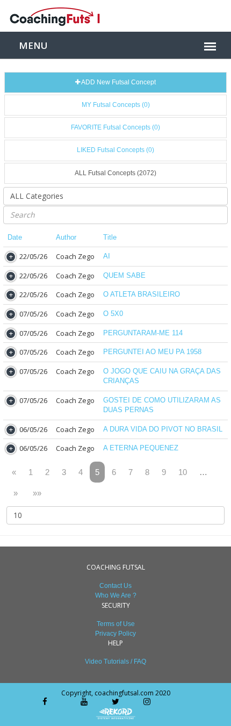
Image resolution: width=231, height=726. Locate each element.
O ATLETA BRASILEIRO (141, 294)
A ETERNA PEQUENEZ (140, 448)
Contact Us (115, 586)
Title (110, 237)
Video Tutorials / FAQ (115, 661)
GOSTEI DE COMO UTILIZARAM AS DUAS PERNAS (162, 405)
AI (106, 256)
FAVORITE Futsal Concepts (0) (115, 127)
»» (37, 493)
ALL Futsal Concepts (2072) (115, 173)
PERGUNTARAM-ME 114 (143, 333)
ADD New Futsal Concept (118, 82)
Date (15, 237)
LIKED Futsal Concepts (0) (115, 150)
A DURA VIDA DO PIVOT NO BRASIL (162, 429)
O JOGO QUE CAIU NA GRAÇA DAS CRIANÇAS (162, 376)
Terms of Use (116, 624)
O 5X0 (113, 314)
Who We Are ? (115, 595)
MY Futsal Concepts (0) (116, 105)
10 (182, 472)
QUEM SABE (124, 275)
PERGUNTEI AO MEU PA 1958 (152, 352)
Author (66, 237)
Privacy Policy (115, 633)
